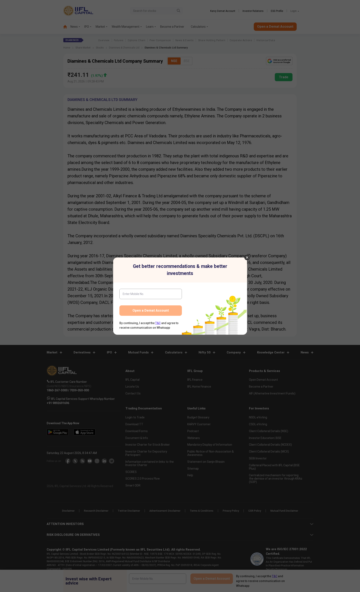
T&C (158, 323)
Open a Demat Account (150, 310)
